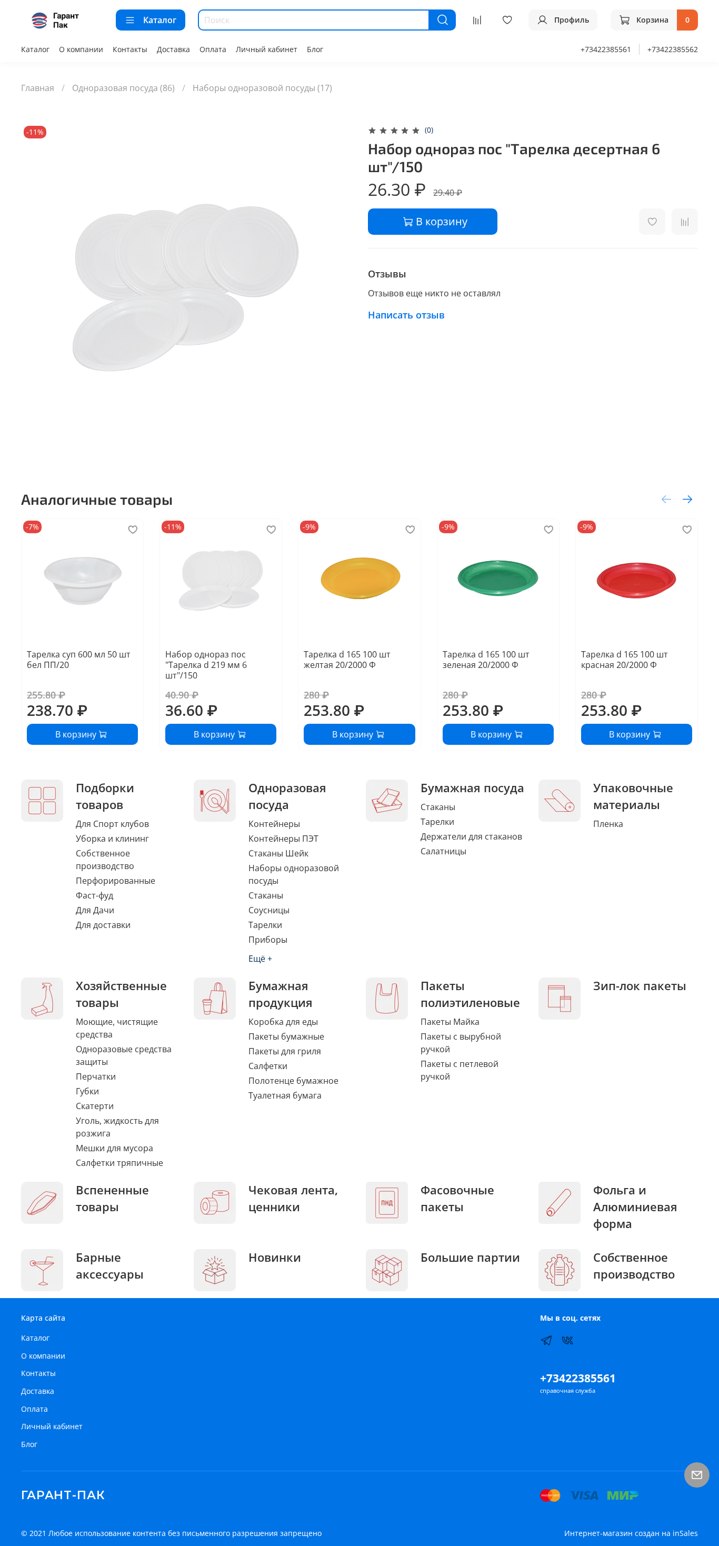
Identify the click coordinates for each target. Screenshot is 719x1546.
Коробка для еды (283, 1022)
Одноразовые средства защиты (124, 1055)
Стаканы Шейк (278, 853)
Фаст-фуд (94, 895)
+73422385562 (672, 49)
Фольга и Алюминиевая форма (635, 1207)
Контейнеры (274, 824)
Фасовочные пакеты (457, 1198)
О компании (81, 49)
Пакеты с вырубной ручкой (461, 1043)
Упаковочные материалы (633, 796)
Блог (315, 49)
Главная (37, 88)
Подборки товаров (105, 796)
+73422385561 (606, 49)
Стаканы (265, 895)
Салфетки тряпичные (119, 1163)
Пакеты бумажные (286, 1036)
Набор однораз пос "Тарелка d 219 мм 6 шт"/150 (206, 665)
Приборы (267, 939)
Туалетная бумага (285, 1095)
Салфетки (267, 1066)
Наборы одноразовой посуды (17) (262, 88)
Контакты (130, 49)
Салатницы (443, 851)
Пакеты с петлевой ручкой (459, 1070)
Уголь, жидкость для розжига (117, 1127)
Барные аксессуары (110, 1265)
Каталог (159, 20)
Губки (87, 1091)
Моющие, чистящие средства (117, 1028)
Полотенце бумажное (293, 1080)
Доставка (173, 49)
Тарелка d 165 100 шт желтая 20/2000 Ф (347, 660)
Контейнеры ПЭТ (283, 838)
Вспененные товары (112, 1198)
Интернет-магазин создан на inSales (631, 1533)
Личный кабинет (266, 49)
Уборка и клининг (112, 838)
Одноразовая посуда (287, 796)
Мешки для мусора (114, 1148)
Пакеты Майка (450, 1022)
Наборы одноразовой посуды (293, 874)
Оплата (212, 49)
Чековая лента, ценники (293, 1198)
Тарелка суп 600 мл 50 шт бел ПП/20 (79, 660)
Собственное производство (105, 859)
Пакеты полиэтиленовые (470, 994)
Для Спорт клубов (112, 824)
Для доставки (103, 925)
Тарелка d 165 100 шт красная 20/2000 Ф (624, 660)
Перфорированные (115, 880)
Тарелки (265, 925)
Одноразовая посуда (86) (123, 88)
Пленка (608, 824)
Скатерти (95, 1106)
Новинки (274, 1257)
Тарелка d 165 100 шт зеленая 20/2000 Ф (486, 660)
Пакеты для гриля (284, 1051)
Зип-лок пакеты (639, 986)
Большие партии (470, 1257)
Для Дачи (95, 910)
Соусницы (268, 910)
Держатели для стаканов (471, 836)
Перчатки (96, 1076)
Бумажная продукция (280, 994)
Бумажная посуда (472, 788)
